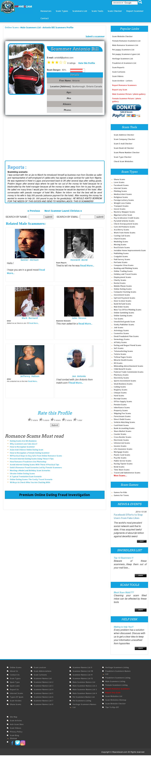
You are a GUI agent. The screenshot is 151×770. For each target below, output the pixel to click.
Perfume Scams (120, 262)
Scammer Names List (43, 678)
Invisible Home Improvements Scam (130, 250)
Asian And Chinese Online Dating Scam (26, 450)
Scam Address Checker (124, 135)
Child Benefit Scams (122, 369)
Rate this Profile (86, 63)
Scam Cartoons (118, 72)
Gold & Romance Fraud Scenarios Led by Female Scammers (36, 467)
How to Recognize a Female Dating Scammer (30, 453)
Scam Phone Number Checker (126, 152)
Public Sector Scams (122, 461)
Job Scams (118, 327)
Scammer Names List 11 (82, 675)
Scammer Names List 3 (43, 686)
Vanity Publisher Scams (124, 324)
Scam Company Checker (124, 139)
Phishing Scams (120, 191)
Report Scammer (134, 11)
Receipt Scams (120, 398)
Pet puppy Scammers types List (126, 54)
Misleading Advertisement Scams (128, 366)
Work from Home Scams (124, 233)
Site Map (13, 717)
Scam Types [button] (62, 11)
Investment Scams (122, 295)
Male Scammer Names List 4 (85, 693)
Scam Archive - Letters (122, 81)
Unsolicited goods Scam (124, 322)
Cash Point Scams (121, 425)
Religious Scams (121, 197)
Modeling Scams (121, 241)
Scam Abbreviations (42, 671)
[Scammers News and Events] (142, 541)
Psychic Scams (120, 458)
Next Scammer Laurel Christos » (63, 210)
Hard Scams (119, 395)
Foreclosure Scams (122, 416)
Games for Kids (120, 492)
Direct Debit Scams (122, 419)
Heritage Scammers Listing (117, 667)
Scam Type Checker (122, 157)
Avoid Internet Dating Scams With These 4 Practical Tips (34, 464)
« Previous (33, 210)
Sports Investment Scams (125, 381)
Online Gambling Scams (124, 313)
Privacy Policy (16, 732)
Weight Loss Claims (122, 203)
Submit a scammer (95, 36)
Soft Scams (118, 348)
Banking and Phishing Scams (126, 268)
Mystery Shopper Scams (124, 212)
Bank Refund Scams (122, 304)
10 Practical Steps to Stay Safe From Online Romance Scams (36, 456)
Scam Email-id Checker (124, 148)
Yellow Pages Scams (123, 357)
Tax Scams (118, 319)
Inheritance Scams (122, 407)
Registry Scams (120, 390)
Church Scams (120, 239)
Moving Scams (120, 244)
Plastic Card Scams (122, 455)
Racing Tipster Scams (123, 464)
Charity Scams (120, 280)
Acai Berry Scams (121, 230)
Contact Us (14, 675)
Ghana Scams (119, 179)
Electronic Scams (121, 440)
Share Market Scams (122, 431)
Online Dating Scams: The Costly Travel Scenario (31, 479)
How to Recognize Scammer (22, 447)
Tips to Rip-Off (112, 707)
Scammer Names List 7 (43, 701)
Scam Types (15, 678)
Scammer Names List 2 (43, 682)
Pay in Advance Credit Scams (126, 218)
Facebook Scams (121, 185)
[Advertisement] (55, 137)
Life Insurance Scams (123, 449)
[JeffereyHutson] (29, 359)
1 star (79, 420)
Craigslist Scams (121, 256)
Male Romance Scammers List (125, 45)
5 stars (34, 420)
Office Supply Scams (123, 401)
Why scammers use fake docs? (23, 444)
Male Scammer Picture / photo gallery (129, 94)
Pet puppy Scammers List (123, 50)
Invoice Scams (120, 446)
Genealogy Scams (121, 339)
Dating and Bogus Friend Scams (127, 345)
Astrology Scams (121, 330)
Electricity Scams (121, 378)
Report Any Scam (112, 692)
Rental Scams (119, 283)
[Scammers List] (141, 575)
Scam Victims (15, 701)
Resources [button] (46, 11)
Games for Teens (121, 495)
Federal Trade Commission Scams (128, 372)
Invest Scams (119, 209)
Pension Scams (120, 404)
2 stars (68, 420)
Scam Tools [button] (97, 11)
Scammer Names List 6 (43, 697)
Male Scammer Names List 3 (85, 689)
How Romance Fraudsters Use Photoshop (28, 462)
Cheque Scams (120, 393)
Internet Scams (120, 188)
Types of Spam (16, 697)
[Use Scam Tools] (141, 609)
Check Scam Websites (123, 161)
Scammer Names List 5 (43, 693)
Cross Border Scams (122, 437)
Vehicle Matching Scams (124, 422)
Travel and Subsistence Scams (127, 473)
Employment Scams (122, 277)
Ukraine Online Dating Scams (22, 473)
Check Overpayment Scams (126, 224)
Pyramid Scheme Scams (124, 221)
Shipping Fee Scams (122, 413)
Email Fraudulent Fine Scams (126, 336)
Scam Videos (117, 76)
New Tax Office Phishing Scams (127, 310)
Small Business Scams (123, 384)
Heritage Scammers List (122, 59)
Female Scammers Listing (116, 685)
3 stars (57, 420)
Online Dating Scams (123, 289)
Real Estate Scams (122, 247)
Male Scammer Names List (84, 682)
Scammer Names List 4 (43, 689)
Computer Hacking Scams (125, 292)
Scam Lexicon (40, 667)
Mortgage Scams (121, 452)
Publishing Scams (121, 253)
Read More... (87, 265)
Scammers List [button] (79, 11)
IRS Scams (118, 363)
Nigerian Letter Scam (123, 215)
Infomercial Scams (122, 443)
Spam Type (15, 682)
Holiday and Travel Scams (125, 274)
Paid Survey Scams (122, 259)
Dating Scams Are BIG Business (23, 441)
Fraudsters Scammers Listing (117, 678)
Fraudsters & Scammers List (124, 63)
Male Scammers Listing (115, 681)
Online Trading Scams (123, 271)
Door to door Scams (122, 301)
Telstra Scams (120, 354)
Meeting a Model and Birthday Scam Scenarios (30, 470)
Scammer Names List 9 (82, 667)
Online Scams (12, 27)
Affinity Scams (120, 342)
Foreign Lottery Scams (124, 200)
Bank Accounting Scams (124, 428)
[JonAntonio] (79, 359)
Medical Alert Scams (123, 194)
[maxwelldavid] (79, 243)
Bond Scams (119, 467)
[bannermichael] (29, 243)
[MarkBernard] (29, 301)
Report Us (14, 689)
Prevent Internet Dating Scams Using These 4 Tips (32, 459)
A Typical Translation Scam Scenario (26, 476)
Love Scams (119, 182)
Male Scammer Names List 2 (85, 686)
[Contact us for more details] (141, 648)
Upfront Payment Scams (124, 298)
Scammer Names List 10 (83, 671)
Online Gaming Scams (123, 315)
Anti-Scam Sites (16, 724)
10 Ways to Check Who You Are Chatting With (30, 482)
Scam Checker (115, 11)
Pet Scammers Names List (84, 697)
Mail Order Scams (121, 307)
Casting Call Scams (122, 236)
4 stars (45, 420)
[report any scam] (126, 111)
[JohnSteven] (79, 301)
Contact (45, 18)
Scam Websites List (113, 696)
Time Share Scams (121, 470)
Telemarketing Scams (123, 351)
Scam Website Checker (122, 36)
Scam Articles (16, 720)
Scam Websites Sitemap (115, 700)
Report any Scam (119, 90)
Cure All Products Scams (124, 227)
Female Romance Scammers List (126, 41)
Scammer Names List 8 (43, 704)
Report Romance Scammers (124, 85)
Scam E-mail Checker (123, 144)
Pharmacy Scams (121, 375)
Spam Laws (15, 686)
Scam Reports (118, 67)
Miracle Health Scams (123, 360)
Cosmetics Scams (121, 333)
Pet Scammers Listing (82, 701)
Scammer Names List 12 (83, 678)
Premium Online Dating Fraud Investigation (54, 495)
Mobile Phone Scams (123, 286)
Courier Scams (120, 434)
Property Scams (121, 410)
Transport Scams (121, 206)
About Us (14, 671)
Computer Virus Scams (123, 265)
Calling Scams (120, 387)
